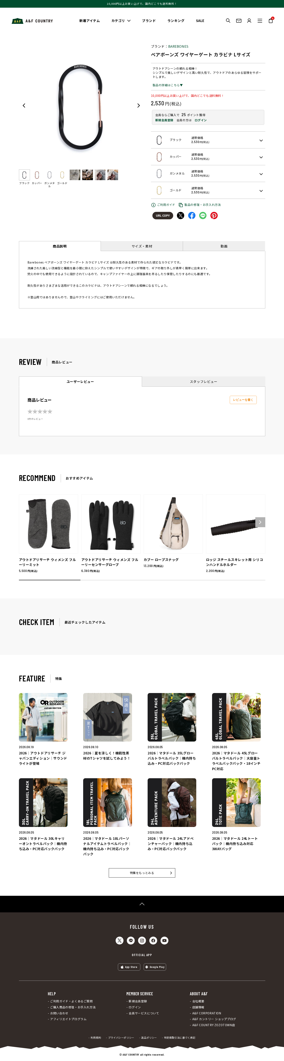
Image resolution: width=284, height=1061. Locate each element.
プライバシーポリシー (121, 1037)
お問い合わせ (59, 1013)
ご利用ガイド (166, 205)
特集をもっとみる (142, 873)
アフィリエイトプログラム (68, 1019)
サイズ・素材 (142, 246)
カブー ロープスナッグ (161, 559)
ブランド (149, 20)
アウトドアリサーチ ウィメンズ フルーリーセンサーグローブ (109, 562)
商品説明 (60, 246)
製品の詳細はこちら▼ (168, 85)
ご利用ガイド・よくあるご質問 (71, 1001)
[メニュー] (260, 20)
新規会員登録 (164, 120)
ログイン (201, 120)
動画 (224, 246)
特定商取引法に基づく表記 (179, 1037)
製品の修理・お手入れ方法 (202, 205)
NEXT (139, 105)
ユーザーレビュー (80, 381)
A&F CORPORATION (206, 1013)
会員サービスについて (144, 1013)
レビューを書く (243, 399)
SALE (200, 20)
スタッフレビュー (203, 381)
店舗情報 (198, 1007)
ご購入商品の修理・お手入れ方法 (73, 1007)
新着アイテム (89, 20)
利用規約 (96, 1037)
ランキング (176, 20)
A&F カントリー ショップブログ (214, 1019)
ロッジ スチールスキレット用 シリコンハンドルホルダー (234, 562)
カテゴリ (118, 20)
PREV (24, 105)
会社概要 (198, 1001)
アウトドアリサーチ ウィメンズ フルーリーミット (47, 562)
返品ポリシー (149, 1037)
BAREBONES (178, 46)
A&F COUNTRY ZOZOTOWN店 (213, 1025)
